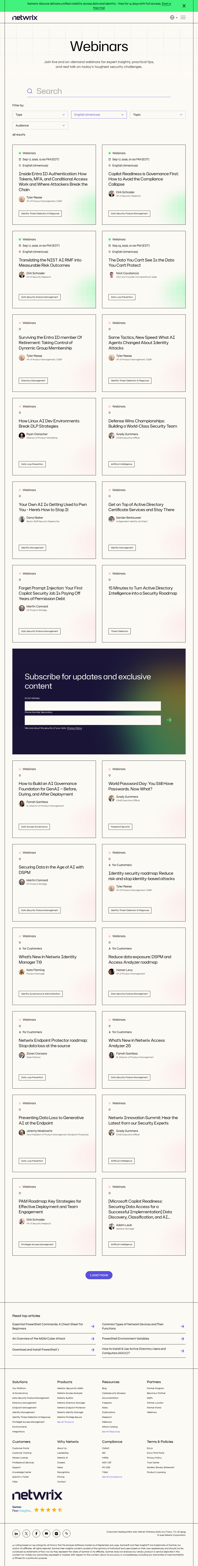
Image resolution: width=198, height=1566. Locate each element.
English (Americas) (87, 114)
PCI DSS (106, 1467)
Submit (169, 720)
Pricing (60, 1476)
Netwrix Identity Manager (70, 1412)
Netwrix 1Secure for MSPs (70, 1388)
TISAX (105, 1472)
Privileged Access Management (28, 1422)
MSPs (150, 1398)
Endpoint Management (24, 1407)
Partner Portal (154, 1407)
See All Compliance (112, 1476)
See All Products (65, 1422)
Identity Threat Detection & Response (31, 1417)
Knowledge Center (21, 1472)
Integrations (18, 1431)
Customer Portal (20, 1448)
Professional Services (23, 1462)
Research (107, 1417)
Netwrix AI (62, 1457)
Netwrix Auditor (65, 1398)
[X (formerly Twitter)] (26, 1533)
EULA (150, 1448)
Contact (61, 1481)
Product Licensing (156, 1472)
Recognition (63, 1472)
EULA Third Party (155, 1453)
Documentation (110, 1398)
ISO (104, 1453)
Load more (99, 1275)
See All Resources (111, 1431)
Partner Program (155, 1388)
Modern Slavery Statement (160, 1467)
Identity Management (23, 1412)
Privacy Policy (74, 728)
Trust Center (153, 1462)
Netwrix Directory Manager (71, 1402)
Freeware (107, 1402)
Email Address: (32, 698)
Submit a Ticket (20, 1476)
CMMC (105, 1448)
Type (19, 114)
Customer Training (21, 1453)
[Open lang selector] (174, 17)
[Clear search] (168, 91)
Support (16, 1467)
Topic (137, 114)
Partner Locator (155, 1402)
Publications (108, 1412)
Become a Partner (156, 1393)
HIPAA (105, 1457)
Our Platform (19, 1388)
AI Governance (20, 1393)
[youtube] (46, 1533)
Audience (22, 125)
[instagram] (56, 1533)
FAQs (15, 1481)
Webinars (107, 1422)
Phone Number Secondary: (39, 712)
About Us (62, 1448)
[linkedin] (16, 1533)
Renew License (20, 1457)
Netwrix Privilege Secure (69, 1417)
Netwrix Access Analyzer (69, 1393)
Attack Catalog (110, 1426)
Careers (61, 1462)
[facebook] (36, 1533)
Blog (104, 1388)
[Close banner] (184, 5)
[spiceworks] (66, 1533)
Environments (19, 1426)
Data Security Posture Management (30, 1398)
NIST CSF (107, 1462)
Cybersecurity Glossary (114, 1393)
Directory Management (24, 1402)
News (105, 1407)
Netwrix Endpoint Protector (71, 1407)
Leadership (63, 1453)
